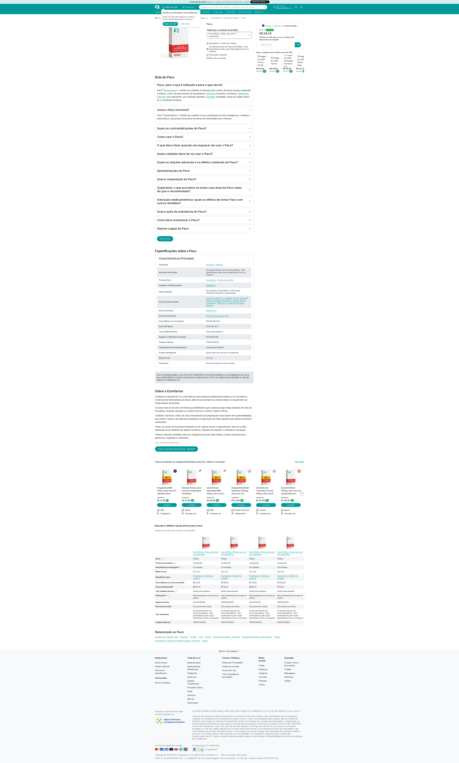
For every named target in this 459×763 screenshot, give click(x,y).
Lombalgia (228, 298)
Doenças (191, 695)
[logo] (157, 7)
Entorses (209, 305)
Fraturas (209, 301)
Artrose (243, 301)
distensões (243, 93)
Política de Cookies (230, 666)
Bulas (189, 691)
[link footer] (198, 749)
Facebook (263, 669)
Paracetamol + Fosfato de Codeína (225, 18)
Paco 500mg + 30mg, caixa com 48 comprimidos (290, 553)
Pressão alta (218, 12)
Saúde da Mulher (245, 12)
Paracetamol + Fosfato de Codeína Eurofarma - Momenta (177, 641)
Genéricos (258, 12)
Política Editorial (162, 666)
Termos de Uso (229, 670)
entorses (211, 93)
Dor (221, 298)
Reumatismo (226, 301)
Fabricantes (192, 703)
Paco (201, 637)
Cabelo (287, 681)
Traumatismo (211, 303)
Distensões (221, 303)
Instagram (263, 673)
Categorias (192, 673)
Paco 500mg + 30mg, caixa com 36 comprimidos (262, 553)
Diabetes (206, 12)
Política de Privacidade (232, 662)
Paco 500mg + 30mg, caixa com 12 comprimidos (222, 35)
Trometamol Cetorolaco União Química (257, 637)
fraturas (161, 97)
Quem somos (161, 662)
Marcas (190, 699)
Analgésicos (203, 18)
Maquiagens (289, 673)
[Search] (264, 7)
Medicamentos (193, 662)
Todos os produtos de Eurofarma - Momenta (176, 449)
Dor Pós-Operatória (240, 298)
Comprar (167, 505)
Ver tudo (299, 462)
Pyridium (193, 637)
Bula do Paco (165, 239)
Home (159, 18)
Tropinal (277, 637)
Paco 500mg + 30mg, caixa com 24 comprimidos (234, 553)
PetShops (288, 677)
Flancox (208, 637)
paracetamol (171, 90)
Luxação (235, 301)
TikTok (262, 684)
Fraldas (287, 669)
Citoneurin (184, 637)
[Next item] (302, 493)
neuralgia (210, 97)
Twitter (262, 665)
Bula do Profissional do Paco (217, 316)
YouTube (263, 677)
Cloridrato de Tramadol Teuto (166, 637)
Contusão (210, 298)
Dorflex (205, 641)
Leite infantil (230, 12)
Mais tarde (185, 24)
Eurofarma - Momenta (214, 265)
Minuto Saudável (162, 683)
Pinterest (263, 681)
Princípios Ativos (194, 687)
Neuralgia (217, 301)
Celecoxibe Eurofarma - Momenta (226, 637)
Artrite (217, 298)
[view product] (167, 477)
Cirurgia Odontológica (235, 303)
